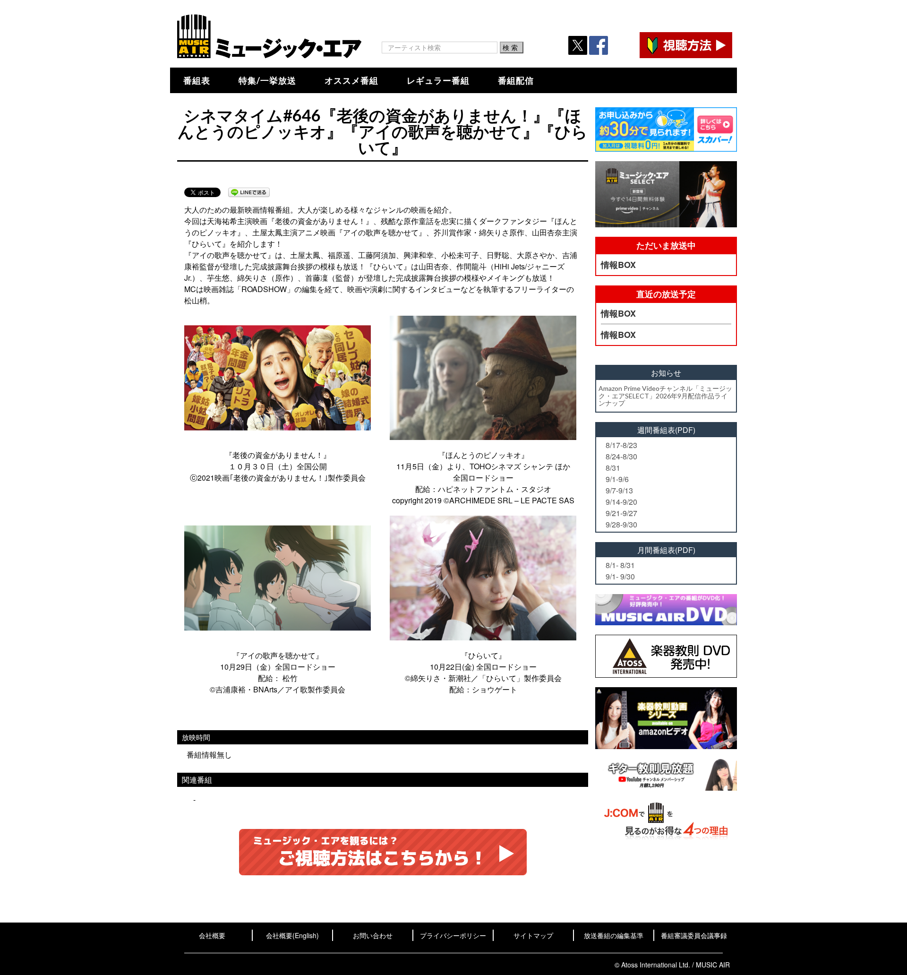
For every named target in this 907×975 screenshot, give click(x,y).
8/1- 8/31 (620, 565)
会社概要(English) (292, 935)
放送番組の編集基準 (613, 935)
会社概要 (212, 935)
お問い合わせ (373, 935)
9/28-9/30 (621, 524)
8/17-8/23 (621, 445)
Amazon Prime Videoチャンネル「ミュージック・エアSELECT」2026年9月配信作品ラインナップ (665, 395)
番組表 (196, 80)
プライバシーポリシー (453, 935)
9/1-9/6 (617, 479)
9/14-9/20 (621, 501)
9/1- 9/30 (620, 576)
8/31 (613, 467)
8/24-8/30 (621, 456)
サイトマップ (533, 935)
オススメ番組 (351, 80)
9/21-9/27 (621, 513)
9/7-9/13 (619, 490)
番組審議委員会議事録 (694, 935)
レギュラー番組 (438, 80)
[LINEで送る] (249, 192)
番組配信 (516, 80)
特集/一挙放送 (267, 80)
